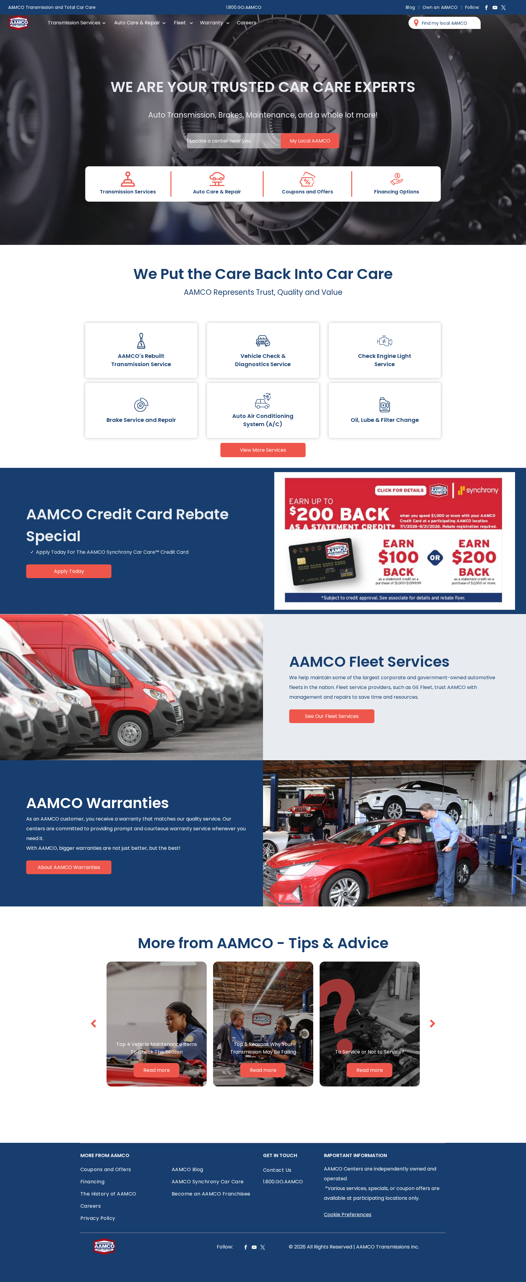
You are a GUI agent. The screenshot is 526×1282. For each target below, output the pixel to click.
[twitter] (503, 8)
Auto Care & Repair (137, 22)
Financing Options (396, 191)
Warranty (211, 22)
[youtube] (495, 8)
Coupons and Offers (307, 191)
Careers (246, 22)
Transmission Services (74, 22)
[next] (433, 1023)
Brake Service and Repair (141, 420)
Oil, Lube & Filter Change (385, 420)
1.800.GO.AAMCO (243, 7)
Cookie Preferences (347, 1214)
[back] (93, 1023)
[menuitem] (411, 7)
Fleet (180, 22)
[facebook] (486, 8)
